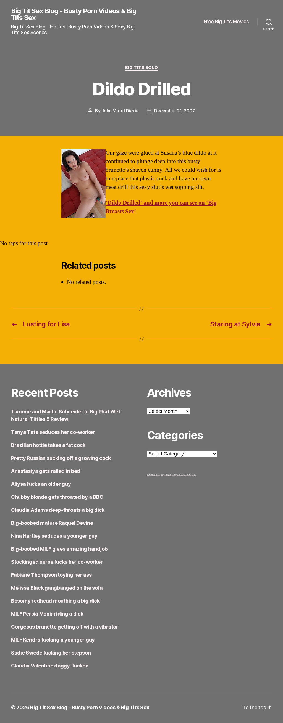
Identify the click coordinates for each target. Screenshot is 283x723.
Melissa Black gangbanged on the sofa (57, 588)
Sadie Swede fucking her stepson (51, 653)
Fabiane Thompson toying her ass (51, 575)
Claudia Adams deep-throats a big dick (57, 510)
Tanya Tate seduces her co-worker (53, 432)
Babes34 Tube (174, 475)
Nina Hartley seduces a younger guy (54, 536)
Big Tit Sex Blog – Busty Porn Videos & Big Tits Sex (89, 707)
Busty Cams (183, 475)
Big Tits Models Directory (154, 475)
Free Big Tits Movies (226, 21)
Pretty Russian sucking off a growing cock (61, 458)
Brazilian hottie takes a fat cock (48, 445)
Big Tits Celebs (165, 475)
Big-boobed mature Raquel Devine (52, 523)
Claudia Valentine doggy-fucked (50, 666)
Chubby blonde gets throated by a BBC (57, 497)
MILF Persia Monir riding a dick (47, 614)
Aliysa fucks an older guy (41, 484)
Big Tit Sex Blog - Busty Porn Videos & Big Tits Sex (73, 14)
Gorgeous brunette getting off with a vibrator (64, 627)
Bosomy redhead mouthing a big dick (55, 601)
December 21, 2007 (174, 111)
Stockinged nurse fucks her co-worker (57, 562)
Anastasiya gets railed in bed (45, 471)
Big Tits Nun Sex (191, 475)
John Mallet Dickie (119, 111)
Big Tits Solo (141, 67)
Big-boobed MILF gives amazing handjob (59, 549)
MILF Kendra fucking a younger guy (53, 640)
